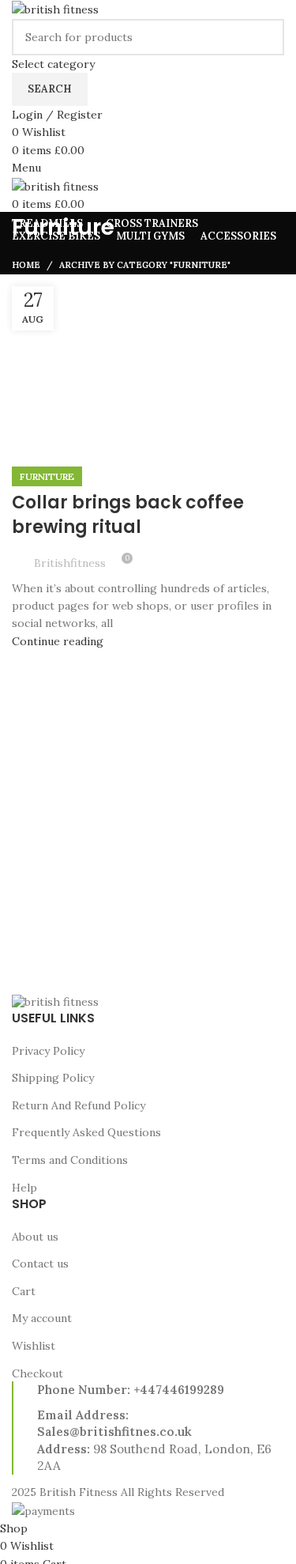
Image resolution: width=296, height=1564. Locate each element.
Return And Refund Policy (78, 1105)
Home (26, 264)
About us (35, 1237)
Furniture (47, 476)
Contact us (40, 1263)
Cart (24, 1291)
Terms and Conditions (70, 1160)
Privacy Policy (48, 1051)
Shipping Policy (53, 1078)
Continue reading (57, 641)
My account (42, 1318)
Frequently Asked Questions (86, 1132)
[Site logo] (55, 9)
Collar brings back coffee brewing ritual (128, 514)
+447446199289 (178, 1389)
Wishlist (33, 1346)
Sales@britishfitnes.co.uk (114, 1431)
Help (24, 1188)
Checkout (37, 1373)
